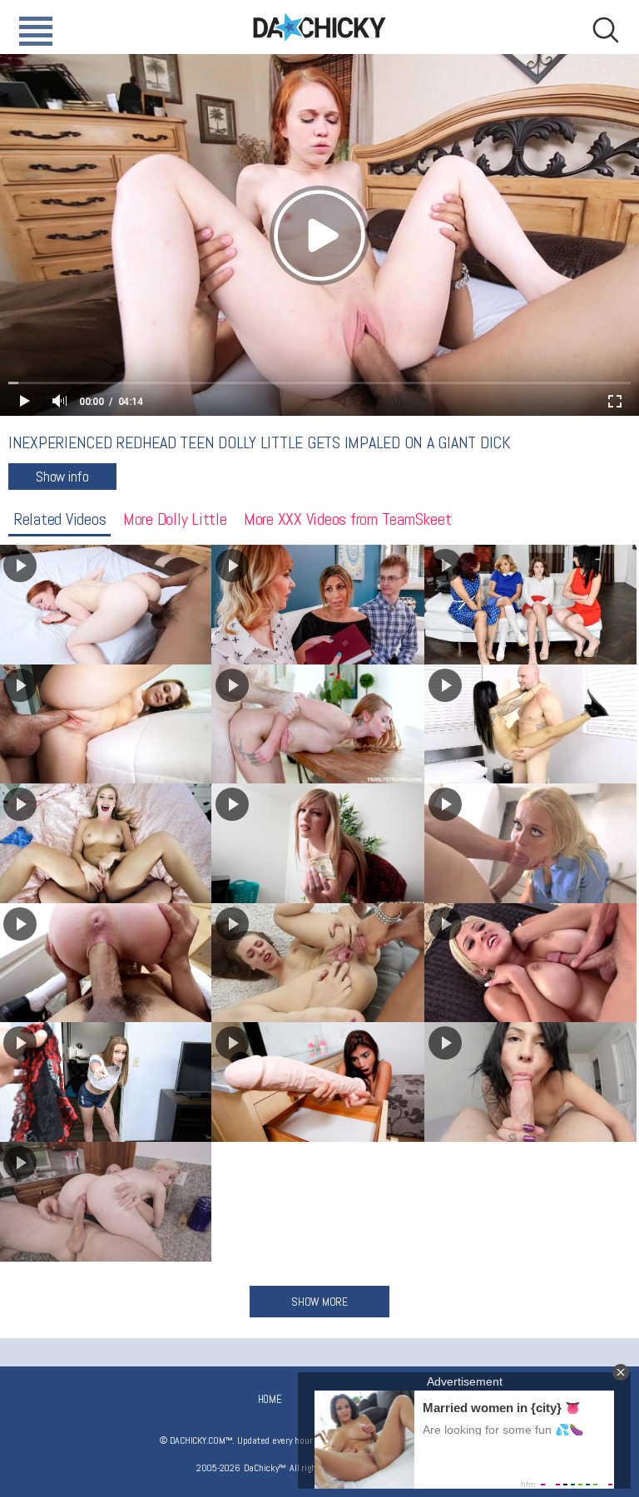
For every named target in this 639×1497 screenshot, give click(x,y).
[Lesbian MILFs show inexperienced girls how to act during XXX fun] (530, 605)
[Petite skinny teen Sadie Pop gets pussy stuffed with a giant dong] (530, 724)
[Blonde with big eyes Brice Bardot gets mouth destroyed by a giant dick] (530, 843)
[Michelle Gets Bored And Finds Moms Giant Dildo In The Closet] (317, 1082)
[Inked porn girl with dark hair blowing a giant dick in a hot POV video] (530, 1082)
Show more (319, 1301)
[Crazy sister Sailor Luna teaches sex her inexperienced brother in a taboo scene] (317, 605)
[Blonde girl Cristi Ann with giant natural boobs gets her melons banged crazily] (530, 963)
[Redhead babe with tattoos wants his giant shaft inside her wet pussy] (317, 724)
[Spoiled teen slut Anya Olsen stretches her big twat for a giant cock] (317, 963)
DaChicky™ (319, 27)
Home (270, 1399)
